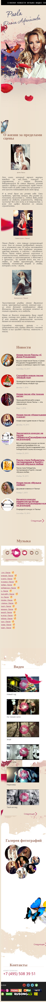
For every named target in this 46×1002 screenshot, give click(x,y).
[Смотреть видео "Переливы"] (24, 774)
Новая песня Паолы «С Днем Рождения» (29, 355)
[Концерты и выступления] (12, 867)
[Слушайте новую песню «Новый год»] (7, 380)
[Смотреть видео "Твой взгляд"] (24, 797)
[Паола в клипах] (24, 853)
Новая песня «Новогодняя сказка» (31, 415)
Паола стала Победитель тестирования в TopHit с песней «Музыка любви (30, 462)
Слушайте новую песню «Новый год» (29, 376)
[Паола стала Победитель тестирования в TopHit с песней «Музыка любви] (7, 465)
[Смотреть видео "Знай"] (24, 729)
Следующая (36, 520)
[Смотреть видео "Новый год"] (24, 684)
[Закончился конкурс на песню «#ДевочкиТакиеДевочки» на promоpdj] (7, 438)
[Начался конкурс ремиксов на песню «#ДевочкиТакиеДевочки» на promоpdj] (7, 504)
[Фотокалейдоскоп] (35, 860)
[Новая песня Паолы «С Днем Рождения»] (7, 360)
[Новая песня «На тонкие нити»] (7, 399)
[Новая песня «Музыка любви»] (7, 488)
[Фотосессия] (13, 853)
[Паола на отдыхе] (21, 873)
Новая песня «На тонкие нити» (30, 395)
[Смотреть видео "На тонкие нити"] (24, 707)
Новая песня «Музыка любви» (28, 483)
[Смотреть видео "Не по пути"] (24, 752)
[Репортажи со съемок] (31, 869)
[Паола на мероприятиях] (22, 863)
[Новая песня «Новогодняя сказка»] (7, 420)
